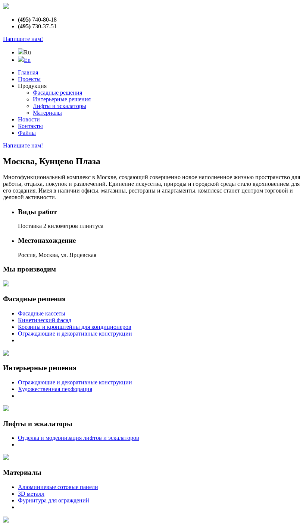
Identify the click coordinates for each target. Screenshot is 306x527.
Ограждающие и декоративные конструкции (75, 333)
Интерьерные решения (62, 99)
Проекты (29, 79)
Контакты (30, 126)
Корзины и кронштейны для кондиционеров (74, 327)
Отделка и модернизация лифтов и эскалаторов (78, 438)
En (27, 60)
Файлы (27, 133)
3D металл (31, 494)
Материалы (47, 112)
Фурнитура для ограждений (53, 500)
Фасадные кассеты (41, 313)
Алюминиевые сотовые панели (58, 487)
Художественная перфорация (55, 389)
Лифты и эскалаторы (59, 106)
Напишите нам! (23, 39)
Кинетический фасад (44, 320)
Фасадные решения (57, 92)
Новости (29, 119)
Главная (28, 72)
